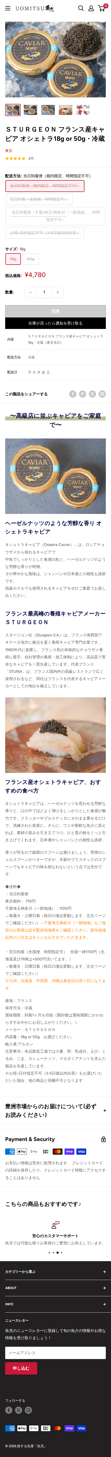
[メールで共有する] (102, 394)
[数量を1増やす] (57, 292)
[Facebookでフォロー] (8, 1410)
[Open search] (81, 8)
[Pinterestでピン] (82, 394)
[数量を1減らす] (30, 292)
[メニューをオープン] (7, 8)
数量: (9, 292)
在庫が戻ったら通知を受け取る (55, 323)
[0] (101, 8)
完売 (55, 311)
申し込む (21, 1368)
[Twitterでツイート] (92, 394)
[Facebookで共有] (72, 394)
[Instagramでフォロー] (28, 1410)
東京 (8, 151)
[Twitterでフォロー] (18, 1410)
